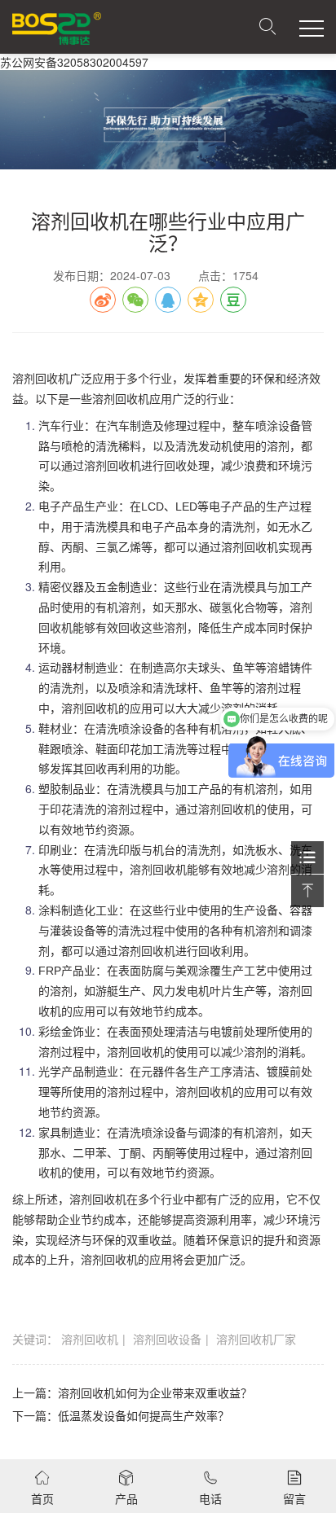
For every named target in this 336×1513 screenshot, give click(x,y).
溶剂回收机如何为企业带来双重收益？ (155, 1392)
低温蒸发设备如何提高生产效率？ (143, 1415)
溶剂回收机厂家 (256, 1339)
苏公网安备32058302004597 (74, 62)
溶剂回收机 (89, 1339)
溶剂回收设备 (167, 1339)
